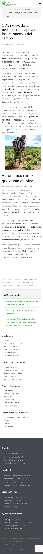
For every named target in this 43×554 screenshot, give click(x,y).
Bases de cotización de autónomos (16, 497)
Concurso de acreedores (13, 349)
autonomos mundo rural (20, 283)
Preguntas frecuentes (11, 403)
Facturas (7, 420)
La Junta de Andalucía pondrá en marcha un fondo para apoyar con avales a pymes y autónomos (21, 322)
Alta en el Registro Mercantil (13, 460)
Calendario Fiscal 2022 (12, 355)
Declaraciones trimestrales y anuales (17, 476)
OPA (37, 286)
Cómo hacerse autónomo (13, 343)
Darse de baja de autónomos (14, 463)
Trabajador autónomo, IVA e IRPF (16, 479)
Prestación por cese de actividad (15, 504)
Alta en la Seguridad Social (13, 457)
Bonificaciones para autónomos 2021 (17, 522)
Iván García (6, 44)
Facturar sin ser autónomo (13, 370)
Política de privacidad (34, 538)
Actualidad (8, 279)
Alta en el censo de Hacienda (14, 454)
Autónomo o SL (9, 400)
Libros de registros (10, 376)
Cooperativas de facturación (14, 373)
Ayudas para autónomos (13, 519)
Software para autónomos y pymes (16, 417)
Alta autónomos (9, 340)
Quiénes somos (7, 541)
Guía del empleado (10, 406)
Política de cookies (19, 541)
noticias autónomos (27, 286)
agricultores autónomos (27, 279)
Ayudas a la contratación (13, 529)
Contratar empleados (11, 393)
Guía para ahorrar (10, 367)
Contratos (7, 423)
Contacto (4, 538)
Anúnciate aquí (13, 538)
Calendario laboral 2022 (12, 352)
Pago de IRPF (8, 390)
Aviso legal (22, 538)
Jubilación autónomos (12, 507)
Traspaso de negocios (12, 346)
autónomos (20, 110)
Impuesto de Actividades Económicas (17, 485)
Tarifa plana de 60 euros (12, 501)
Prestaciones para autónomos (15, 526)
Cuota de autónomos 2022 (13, 482)
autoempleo (6, 283)
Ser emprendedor (10, 426)
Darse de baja (8, 396)
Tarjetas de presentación (12, 379)
